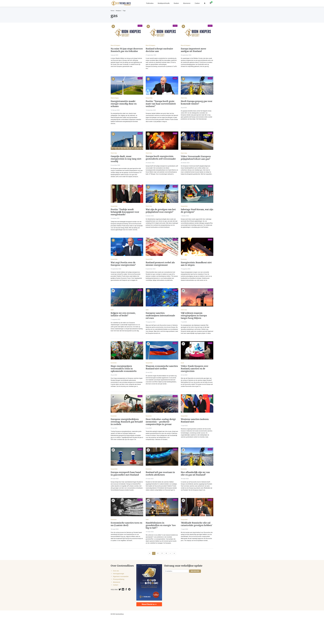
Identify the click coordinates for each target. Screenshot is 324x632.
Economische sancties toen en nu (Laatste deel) (126, 524)
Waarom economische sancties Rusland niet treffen (162, 367)
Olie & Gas (184, 98)
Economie (184, 259)
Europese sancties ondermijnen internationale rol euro (160, 315)
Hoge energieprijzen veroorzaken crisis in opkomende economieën (124, 368)
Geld (112, 310)
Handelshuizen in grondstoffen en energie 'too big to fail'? (161, 525)
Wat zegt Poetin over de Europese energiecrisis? (123, 263)
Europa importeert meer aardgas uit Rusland (193, 50)
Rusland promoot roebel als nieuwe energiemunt (160, 263)
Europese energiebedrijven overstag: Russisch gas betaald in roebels (127, 422)
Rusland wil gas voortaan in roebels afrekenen (160, 473)
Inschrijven (195, 571)
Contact (115, 585)
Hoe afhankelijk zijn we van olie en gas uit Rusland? (195, 473)
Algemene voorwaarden (121, 576)
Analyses (118, 10)
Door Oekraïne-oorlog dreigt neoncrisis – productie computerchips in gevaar (161, 422)
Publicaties (150, 3)
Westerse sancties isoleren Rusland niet (195, 420)
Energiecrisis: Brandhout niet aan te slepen (196, 263)
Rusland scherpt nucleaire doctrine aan (159, 50)
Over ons (116, 571)
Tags (124, 10)
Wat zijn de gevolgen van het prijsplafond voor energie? (161, 210)
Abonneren (186, 3)
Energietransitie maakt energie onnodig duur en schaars (124, 104)
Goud (182, 363)
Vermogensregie (118, 573)
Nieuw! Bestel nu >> (149, 604)
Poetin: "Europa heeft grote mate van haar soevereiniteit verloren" (161, 104)
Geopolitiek (149, 98)
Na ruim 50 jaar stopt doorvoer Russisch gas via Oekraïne (127, 50)
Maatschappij (115, 98)
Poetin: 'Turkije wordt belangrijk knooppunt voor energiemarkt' (125, 212)
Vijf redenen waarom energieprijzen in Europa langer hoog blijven (194, 315)
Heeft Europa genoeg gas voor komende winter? (196, 102)
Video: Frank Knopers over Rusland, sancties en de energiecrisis (194, 368)
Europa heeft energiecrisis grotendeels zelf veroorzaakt (161, 157)
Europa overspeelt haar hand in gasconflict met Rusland (126, 473)
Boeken (176, 3)
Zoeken (197, 3)
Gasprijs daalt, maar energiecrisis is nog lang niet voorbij (126, 159)
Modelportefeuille (164, 3)
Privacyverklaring (118, 579)
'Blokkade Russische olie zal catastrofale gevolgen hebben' (196, 524)
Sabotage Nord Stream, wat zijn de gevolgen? (197, 210)
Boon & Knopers (115, 45)
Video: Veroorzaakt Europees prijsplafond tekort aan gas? (196, 157)
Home (112, 10)
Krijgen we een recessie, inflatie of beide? (123, 314)
